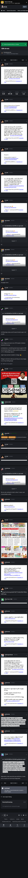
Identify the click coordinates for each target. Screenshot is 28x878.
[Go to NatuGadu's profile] (2, 221)
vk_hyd (6, 63)
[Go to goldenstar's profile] (2, 500)
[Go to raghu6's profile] (2, 309)
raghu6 (6, 308)
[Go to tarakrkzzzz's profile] (2, 469)
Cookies (17, 819)
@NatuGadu (4, 437)
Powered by (19, 821)
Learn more (2, 2)
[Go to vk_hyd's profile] (2, 64)
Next (23, 60)
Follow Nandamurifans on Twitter (11, 44)
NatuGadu (7, 220)
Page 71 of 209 (13, 60)
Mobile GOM (8, 402)
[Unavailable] (14, 372)
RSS (23, 819)
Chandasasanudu (7, 52)
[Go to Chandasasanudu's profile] (2, 53)
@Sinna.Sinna (12, 437)
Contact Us (12, 819)
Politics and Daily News (12, 53)
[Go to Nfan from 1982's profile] (2, 599)
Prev (5, 60)
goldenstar (7, 499)
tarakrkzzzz (7, 468)
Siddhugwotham (9, 654)
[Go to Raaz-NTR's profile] (2, 434)
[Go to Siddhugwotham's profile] (2, 655)
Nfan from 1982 (8, 599)
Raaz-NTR (7, 433)
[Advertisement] (14, 26)
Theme (5, 819)
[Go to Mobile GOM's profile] (2, 402)
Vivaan (6, 754)
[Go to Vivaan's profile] (2, 754)
